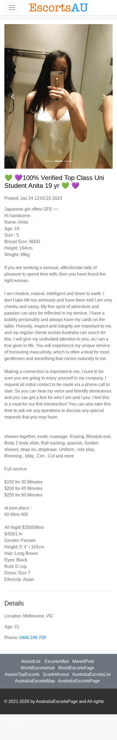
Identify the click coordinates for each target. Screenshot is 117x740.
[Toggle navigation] (12, 7)
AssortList (30, 661)
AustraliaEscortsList (91, 674)
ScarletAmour (56, 674)
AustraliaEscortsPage (79, 681)
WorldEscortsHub (38, 668)
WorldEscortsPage (76, 668)
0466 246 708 (32, 637)
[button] (12, 96)
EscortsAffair (56, 661)
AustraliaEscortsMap (35, 681)
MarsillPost (83, 661)
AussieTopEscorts (22, 674)
